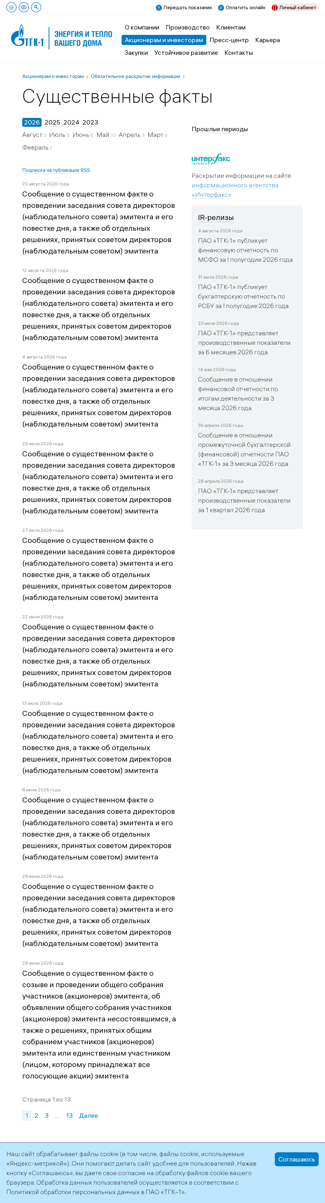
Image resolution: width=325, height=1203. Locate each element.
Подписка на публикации (50, 170)
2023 (90, 122)
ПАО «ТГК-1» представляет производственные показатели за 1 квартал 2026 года (244, 500)
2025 (52, 122)
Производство (188, 27)
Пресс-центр (229, 40)
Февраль (36, 147)
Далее (88, 1115)
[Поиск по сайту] (36, 7)
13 (69, 1115)
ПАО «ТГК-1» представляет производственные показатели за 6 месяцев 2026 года (244, 342)
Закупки (136, 52)
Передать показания (187, 7)
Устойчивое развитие (186, 52)
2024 (71, 122)
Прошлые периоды (220, 129)
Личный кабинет (297, 7)
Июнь (81, 134)
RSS (85, 170)
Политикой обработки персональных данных (73, 1192)
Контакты (238, 52)
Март (156, 134)
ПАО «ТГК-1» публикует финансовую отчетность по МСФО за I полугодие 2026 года (245, 249)
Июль (58, 134)
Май (103, 134)
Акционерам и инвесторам (164, 40)
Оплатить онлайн (245, 7)
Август (32, 134)
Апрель (130, 134)
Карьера (267, 40)
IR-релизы (216, 217)
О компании (142, 27)
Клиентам (231, 27)
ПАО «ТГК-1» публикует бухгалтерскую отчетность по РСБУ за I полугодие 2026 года (243, 296)
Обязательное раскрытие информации (135, 76)
